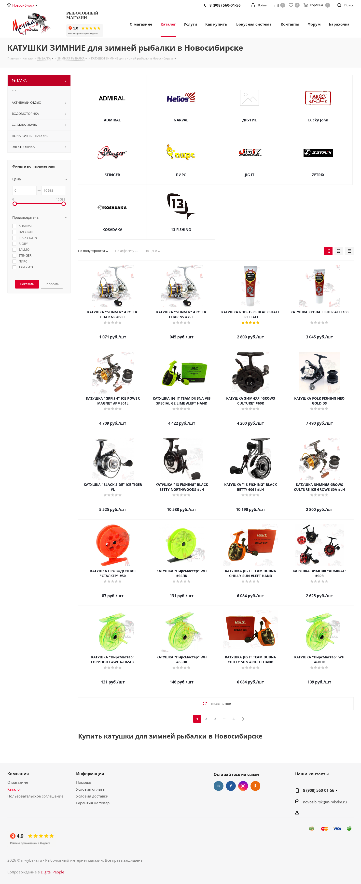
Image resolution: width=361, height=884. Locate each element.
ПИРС (181, 174)
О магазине (17, 782)
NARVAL (181, 119)
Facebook (231, 786)
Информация (90, 773)
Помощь (83, 782)
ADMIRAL (112, 119)
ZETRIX (318, 174)
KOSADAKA (112, 229)
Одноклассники (255, 786)
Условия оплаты (90, 789)
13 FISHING (181, 229)
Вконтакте (218, 786)
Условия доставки (92, 796)
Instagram (243, 786)
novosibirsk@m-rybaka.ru (325, 801)
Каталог (14, 789)
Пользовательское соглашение (35, 796)
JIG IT (249, 174)
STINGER (112, 174)
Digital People (52, 872)
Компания (18, 773)
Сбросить (51, 284)
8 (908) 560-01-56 (318, 790)
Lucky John (318, 119)
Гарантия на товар (93, 802)
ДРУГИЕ (249, 119)
